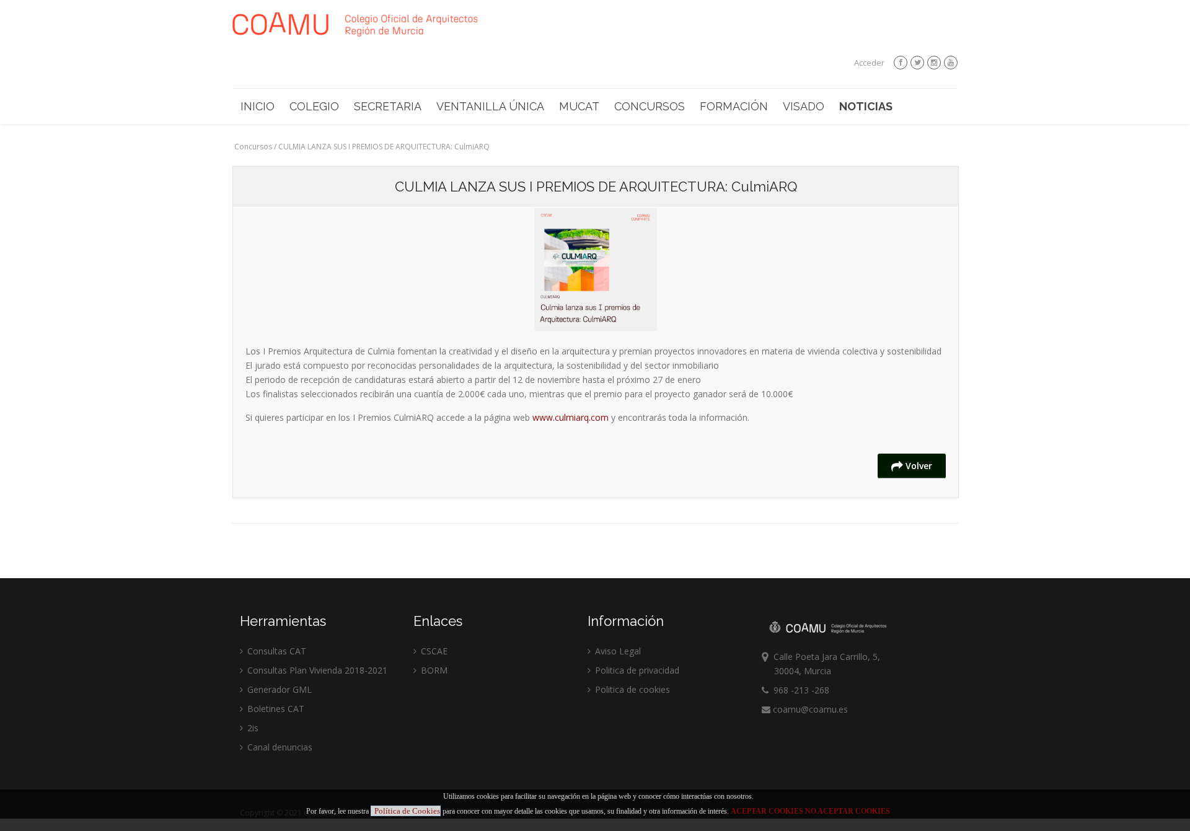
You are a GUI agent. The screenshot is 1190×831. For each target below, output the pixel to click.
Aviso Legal (617, 651)
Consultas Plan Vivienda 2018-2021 (316, 670)
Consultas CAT (275, 651)
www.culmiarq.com (570, 417)
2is (251, 728)
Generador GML (278, 689)
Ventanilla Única (490, 106)
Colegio (314, 106)
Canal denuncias (278, 747)
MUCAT (579, 106)
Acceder (869, 62)
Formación (734, 106)
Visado (803, 106)
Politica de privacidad (636, 670)
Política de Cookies (407, 811)
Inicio (257, 106)
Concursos (649, 106)
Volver (917, 466)
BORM (432, 670)
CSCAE (432, 651)
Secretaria (387, 106)
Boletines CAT (274, 708)
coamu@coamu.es (809, 709)
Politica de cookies (631, 689)
